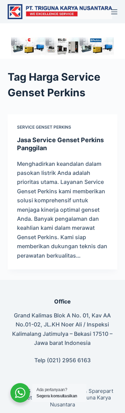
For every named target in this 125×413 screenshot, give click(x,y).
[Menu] (114, 12)
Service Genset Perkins (44, 127)
